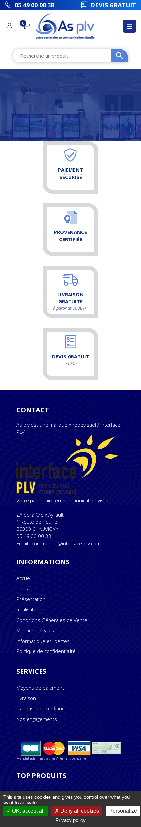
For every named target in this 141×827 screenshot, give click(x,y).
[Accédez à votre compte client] (11, 26)
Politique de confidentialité (46, 651)
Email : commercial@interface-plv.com (58, 543)
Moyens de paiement (40, 687)
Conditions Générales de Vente (51, 620)
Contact (24, 588)
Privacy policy (70, 820)
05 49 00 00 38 (33, 536)
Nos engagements (36, 719)
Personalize (123, 811)
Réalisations (29, 609)
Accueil (24, 578)
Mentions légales (35, 630)
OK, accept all (28, 811)
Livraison (26, 698)
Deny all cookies (79, 811)
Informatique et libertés (43, 641)
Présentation (31, 599)
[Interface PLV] (70, 465)
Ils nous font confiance (41, 708)
